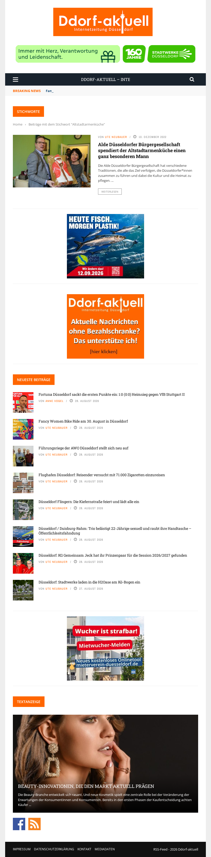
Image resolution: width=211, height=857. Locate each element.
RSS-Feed (160, 849)
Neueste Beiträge (33, 379)
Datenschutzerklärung (54, 849)
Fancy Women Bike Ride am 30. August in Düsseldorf (83, 421)
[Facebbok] (19, 823)
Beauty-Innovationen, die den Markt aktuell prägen (86, 786)
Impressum (22, 849)
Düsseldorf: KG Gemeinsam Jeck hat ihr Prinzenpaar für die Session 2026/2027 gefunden (113, 555)
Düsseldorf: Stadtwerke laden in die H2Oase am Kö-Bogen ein (89, 582)
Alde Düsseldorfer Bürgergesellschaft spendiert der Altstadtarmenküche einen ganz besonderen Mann (142, 150)
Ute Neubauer (116, 137)
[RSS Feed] (34, 823)
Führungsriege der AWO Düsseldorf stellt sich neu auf (83, 448)
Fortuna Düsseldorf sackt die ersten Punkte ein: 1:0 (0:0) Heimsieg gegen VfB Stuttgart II (112, 394)
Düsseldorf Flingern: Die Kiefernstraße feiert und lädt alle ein (89, 501)
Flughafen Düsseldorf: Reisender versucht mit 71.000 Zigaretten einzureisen (102, 474)
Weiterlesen (109, 191)
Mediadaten (105, 849)
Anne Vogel (55, 401)
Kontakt (84, 849)
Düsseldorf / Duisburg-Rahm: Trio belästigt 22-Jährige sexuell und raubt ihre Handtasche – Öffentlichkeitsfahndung (115, 530)
